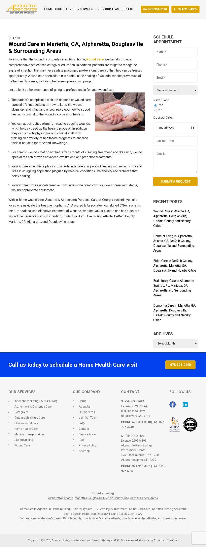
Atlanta (68, 498)
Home (83, 401)
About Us (85, 406)
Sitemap (84, 451)
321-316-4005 (185, 9)
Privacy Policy (87, 445)
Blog (81, 439)
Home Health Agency (33, 509)
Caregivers (21, 412)
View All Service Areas (144, 498)
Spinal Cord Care (139, 509)
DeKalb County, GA (116, 498)
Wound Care (22, 445)
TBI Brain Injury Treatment (110, 509)
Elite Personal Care (26, 423)
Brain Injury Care (82, 509)
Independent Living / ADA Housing (36, 401)
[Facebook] (172, 404)
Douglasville (95, 498)
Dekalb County (72, 518)
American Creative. (166, 540)
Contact (84, 428)
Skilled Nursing (23, 439)
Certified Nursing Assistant (169, 509)
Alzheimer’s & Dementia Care (33, 406)
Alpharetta (55, 498)
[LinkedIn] (185, 404)
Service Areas (88, 434)
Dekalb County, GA (130, 513)
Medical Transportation (29, 434)
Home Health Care (26, 428)
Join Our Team (88, 417)
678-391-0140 (155, 9)
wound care (95, 59)
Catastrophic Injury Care (29, 417)
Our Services (87, 412)
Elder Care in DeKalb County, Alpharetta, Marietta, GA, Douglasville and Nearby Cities (175, 265)
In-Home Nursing (59, 509)
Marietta (80, 498)
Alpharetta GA (147, 518)
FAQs (82, 423)
